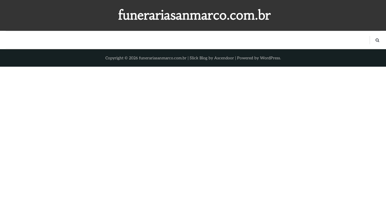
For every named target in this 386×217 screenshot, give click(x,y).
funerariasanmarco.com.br (194, 15)
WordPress (270, 58)
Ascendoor (224, 58)
